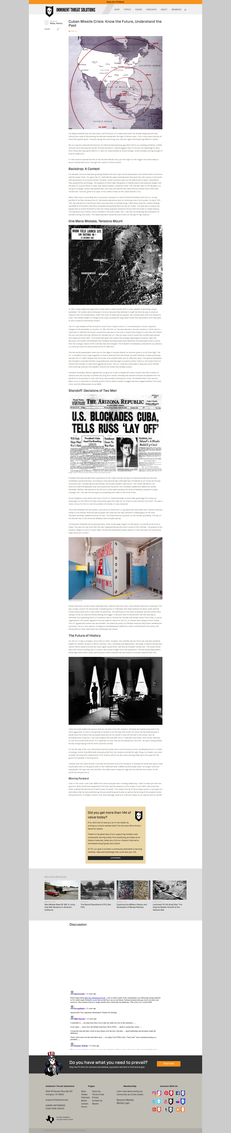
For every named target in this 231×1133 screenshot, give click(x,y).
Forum (84, 1107)
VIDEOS (138, 10)
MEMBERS (176, 10)
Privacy (95, 1098)
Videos (84, 1094)
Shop (83, 1091)
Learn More (116, 858)
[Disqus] (115, 957)
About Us (96, 1091)
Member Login (123, 1103)
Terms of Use (98, 1094)
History (59, 23)
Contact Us (97, 1101)
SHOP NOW (169, 1064)
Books (84, 1101)
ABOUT (164, 10)
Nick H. (74, 31)
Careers (84, 1104)
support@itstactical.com (57, 1100)
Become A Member (125, 1100)
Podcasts (85, 1098)
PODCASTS (151, 10)
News (52, 23)
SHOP (117, 10)
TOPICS (127, 10)
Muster (95, 1104)
